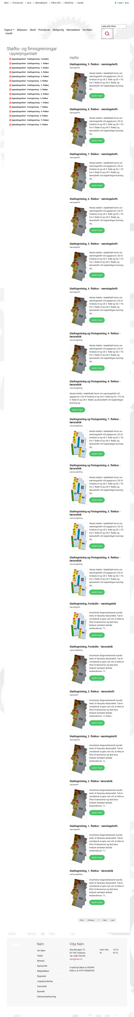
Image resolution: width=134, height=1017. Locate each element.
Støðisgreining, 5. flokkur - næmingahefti (94, 243)
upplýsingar (97, 96)
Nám (6, 3)
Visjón (40, 955)
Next (105, 920)
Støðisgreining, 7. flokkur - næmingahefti (94, 154)
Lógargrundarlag (45, 981)
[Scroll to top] (128, 1011)
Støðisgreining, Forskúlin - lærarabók (91, 646)
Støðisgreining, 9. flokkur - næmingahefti (94, 64)
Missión (40, 961)
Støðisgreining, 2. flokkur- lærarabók (91, 781)
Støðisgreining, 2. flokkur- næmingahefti (93, 736)
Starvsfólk (42, 986)
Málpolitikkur (43, 971)
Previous (91, 920)
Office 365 (56, 3)
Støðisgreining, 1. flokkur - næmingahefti (94, 826)
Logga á (120, 3)
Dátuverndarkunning (46, 996)
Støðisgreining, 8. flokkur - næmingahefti (94, 109)
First (81, 920)
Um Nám (41, 950)
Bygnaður (41, 976)
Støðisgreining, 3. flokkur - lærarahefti (92, 691)
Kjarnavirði (42, 966)
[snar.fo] (17, 13)
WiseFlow (69, 3)
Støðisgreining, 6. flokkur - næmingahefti (94, 198)
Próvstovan (18, 3)
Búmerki (41, 991)
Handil (80, 3)
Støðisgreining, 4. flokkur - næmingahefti (94, 288)
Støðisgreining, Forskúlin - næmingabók (93, 603)
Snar (29, 3)
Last (112, 920)
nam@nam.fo (76, 959)
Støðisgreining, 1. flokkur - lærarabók (91, 870)
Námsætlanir (41, 3)
